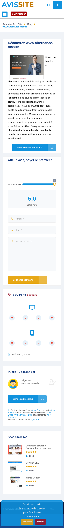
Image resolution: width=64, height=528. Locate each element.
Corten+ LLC (32, 463)
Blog (29, 24)
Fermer (40, 521)
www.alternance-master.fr (29, 147)
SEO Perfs (18, 14)
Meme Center (33, 477)
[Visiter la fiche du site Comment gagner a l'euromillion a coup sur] (15, 449)
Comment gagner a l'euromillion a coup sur (38, 446)
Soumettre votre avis (23, 280)
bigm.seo (27, 380)
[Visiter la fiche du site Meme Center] (15, 481)
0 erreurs (32, 295)
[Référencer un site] (57, 5)
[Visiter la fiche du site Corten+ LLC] (15, 467)
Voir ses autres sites (23, 399)
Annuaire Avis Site (12, 24)
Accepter (27, 521)
